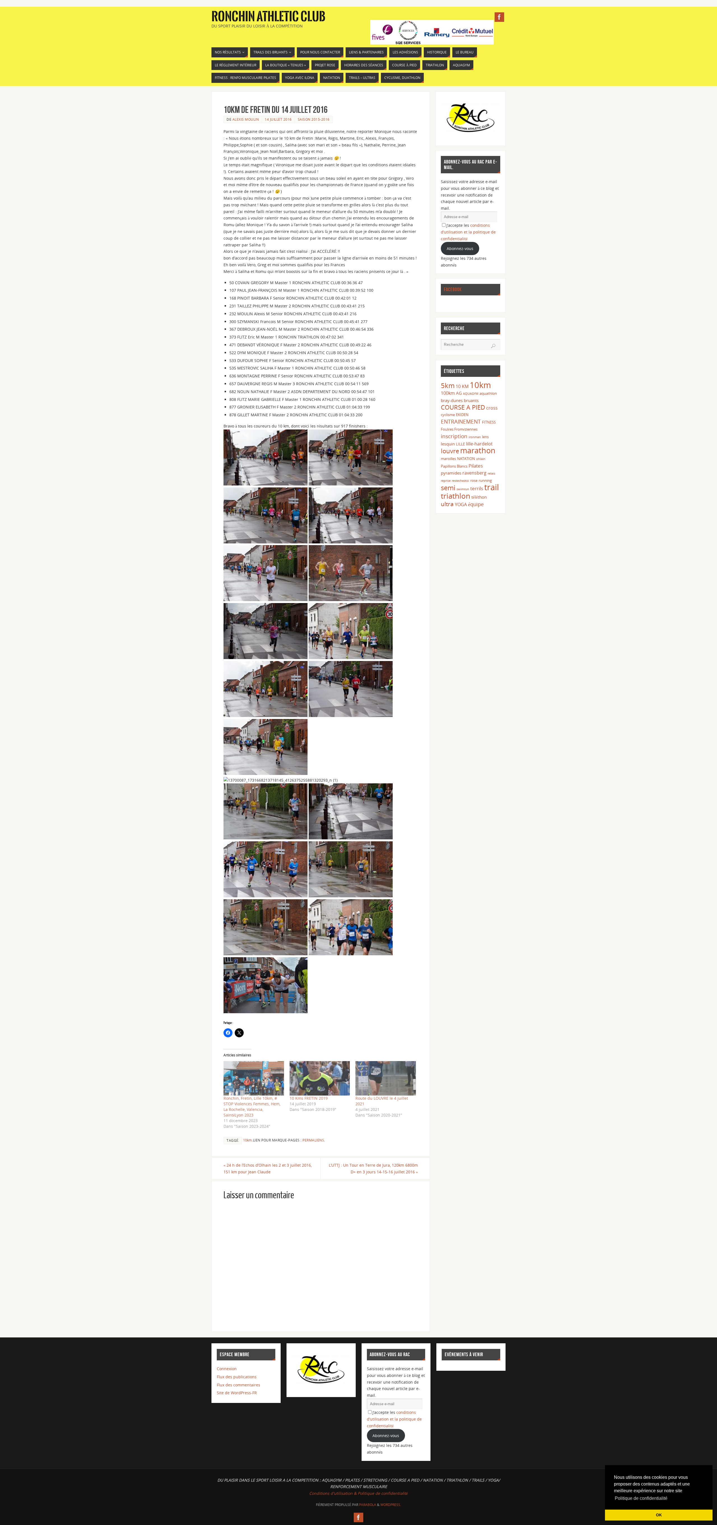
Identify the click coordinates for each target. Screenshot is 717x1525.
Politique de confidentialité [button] (641, 1498)
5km (448, 385)
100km (448, 393)
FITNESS (489, 422)
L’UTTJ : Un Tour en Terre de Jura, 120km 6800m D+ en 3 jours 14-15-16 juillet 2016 (373, 1168)
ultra (447, 504)
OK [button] (659, 1515)
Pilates (476, 466)
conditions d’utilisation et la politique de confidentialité (468, 232)
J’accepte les (468, 232)
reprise (446, 481)
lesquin (448, 444)
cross (492, 408)
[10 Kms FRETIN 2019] (320, 1078)
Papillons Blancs (454, 466)
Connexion (227, 1368)
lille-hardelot (479, 444)
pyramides (451, 473)
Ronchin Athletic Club (268, 16)
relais (491, 473)
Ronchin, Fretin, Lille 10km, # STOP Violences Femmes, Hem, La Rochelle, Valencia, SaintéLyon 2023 (252, 1107)
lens (485, 436)
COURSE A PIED (463, 407)
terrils (476, 488)
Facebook (453, 289)
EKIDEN (462, 414)
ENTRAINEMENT (461, 421)
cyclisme (448, 414)
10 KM (462, 386)
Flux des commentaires (238, 1385)
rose (474, 480)
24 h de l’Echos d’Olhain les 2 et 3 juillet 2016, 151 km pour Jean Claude (268, 1168)
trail (491, 487)
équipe (476, 504)
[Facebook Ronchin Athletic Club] (499, 17)
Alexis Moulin (245, 119)
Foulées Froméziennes (459, 429)
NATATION (466, 458)
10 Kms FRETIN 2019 (309, 1098)
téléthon (479, 497)
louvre (450, 451)
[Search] (493, 346)
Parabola (367, 1504)
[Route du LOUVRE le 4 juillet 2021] (385, 1078)
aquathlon (488, 393)
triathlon (455, 496)
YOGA (461, 504)
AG (459, 393)
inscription (454, 436)
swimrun (463, 489)
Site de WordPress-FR (237, 1392)
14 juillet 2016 (278, 119)
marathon (477, 450)
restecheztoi (460, 481)
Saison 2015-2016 (314, 119)
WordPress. (390, 1504)
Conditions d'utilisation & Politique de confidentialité (358, 1493)
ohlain (480, 459)
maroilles (448, 458)
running (485, 480)
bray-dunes (452, 400)
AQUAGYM (470, 394)
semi (448, 487)
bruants (471, 400)
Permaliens (313, 1140)
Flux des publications (237, 1376)
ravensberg (474, 473)
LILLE (460, 444)
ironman (475, 437)
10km (247, 1140)
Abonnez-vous (460, 248)
